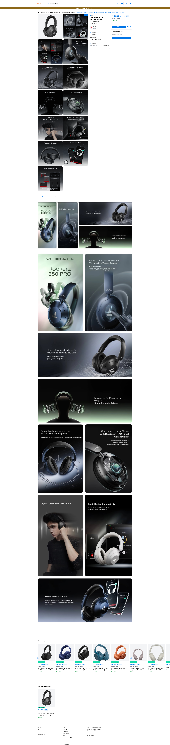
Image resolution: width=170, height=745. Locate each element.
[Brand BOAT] (91, 27)
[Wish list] (122, 3)
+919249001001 (91, 733)
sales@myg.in (90, 735)
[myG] (38, 3)
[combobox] (80, 3)
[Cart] (130, 3)
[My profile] (126, 3)
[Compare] (117, 3)
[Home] (38, 12)
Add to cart (119, 26)
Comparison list (42, 734)
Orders (40, 730)
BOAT (94, 27)
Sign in (39, 727)
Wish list (40, 732)
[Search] (48, 3)
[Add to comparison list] (130, 27)
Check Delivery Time (121, 38)
